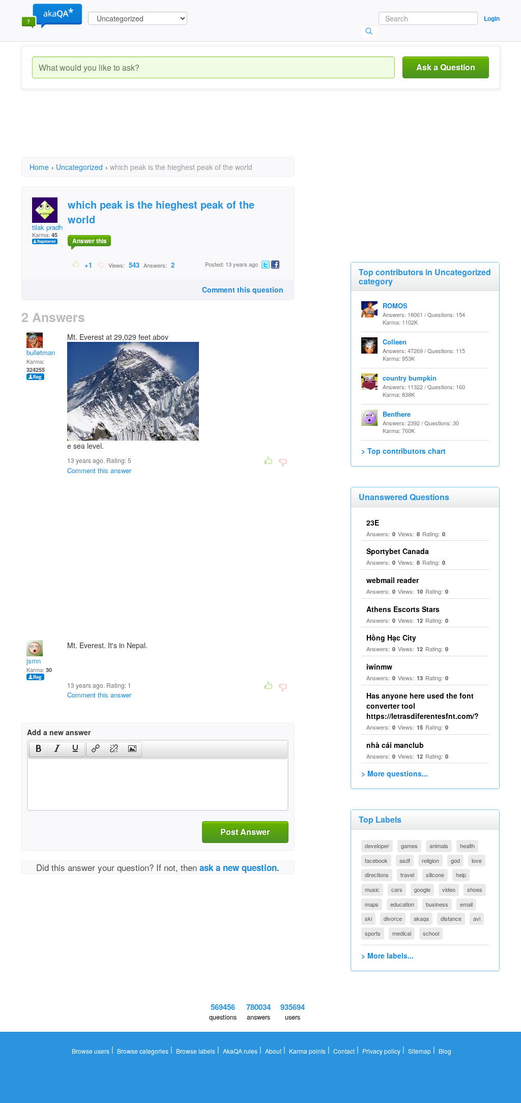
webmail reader (392, 580)
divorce (393, 918)
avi (476, 918)
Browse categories (142, 1051)
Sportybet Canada (397, 551)
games (409, 845)
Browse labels (195, 1051)
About (273, 1051)
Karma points (307, 1051)
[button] (38, 749)
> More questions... (394, 773)
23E (372, 522)
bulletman (40, 352)
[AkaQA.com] (52, 15)
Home (39, 167)
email (466, 904)
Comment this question (242, 289)
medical (401, 933)
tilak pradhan (51, 227)
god (455, 860)
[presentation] (39, 749)
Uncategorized (79, 167)
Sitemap (419, 1051)
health (467, 845)
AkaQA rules (240, 1051)
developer (377, 845)
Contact (344, 1051)
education (402, 904)
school (431, 933)
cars (396, 889)
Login (492, 18)
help (461, 874)
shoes (474, 889)
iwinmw (379, 666)
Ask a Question (445, 67)
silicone (435, 874)
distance (451, 918)
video (448, 889)
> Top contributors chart (403, 451)
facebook (376, 860)
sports (373, 933)
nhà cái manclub (395, 745)
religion (430, 860)
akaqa (421, 918)
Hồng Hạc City (391, 637)
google (422, 889)
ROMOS (395, 305)
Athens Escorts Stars (403, 609)
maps (372, 904)
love (477, 860)
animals (438, 845)
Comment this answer (99, 470)
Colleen (395, 341)
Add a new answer (59, 732)
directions (377, 874)
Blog (445, 1051)
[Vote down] (101, 264)
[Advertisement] (206, 132)
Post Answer (245, 831)
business (437, 904)
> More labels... (387, 955)
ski (368, 918)
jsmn (33, 660)
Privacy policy (381, 1051)
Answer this (89, 240)
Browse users (90, 1051)
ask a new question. (239, 867)
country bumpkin (410, 378)
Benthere (397, 414)
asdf (404, 860)
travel (407, 874)
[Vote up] (76, 264)
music (372, 889)
